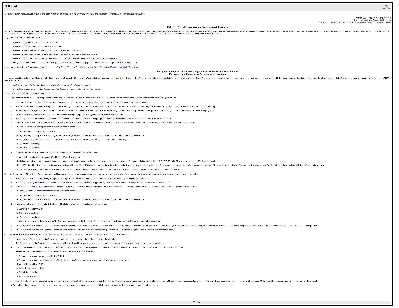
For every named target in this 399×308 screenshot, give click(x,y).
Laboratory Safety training (45, 187)
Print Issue (386, 8)
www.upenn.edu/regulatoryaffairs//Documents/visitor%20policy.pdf (110, 67)
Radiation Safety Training (172, 187)
